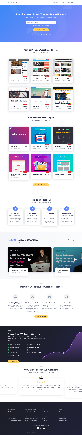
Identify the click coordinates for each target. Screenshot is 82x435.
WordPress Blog (11, 409)
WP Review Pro (37, 146)
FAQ (43, 409)
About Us (61, 409)
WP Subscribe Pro (38, 174)
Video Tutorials (45, 414)
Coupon (13, 106)
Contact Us (44, 420)
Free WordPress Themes (30, 416)
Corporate (36, 106)
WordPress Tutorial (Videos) (14, 416)
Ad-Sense (58, 79)
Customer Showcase (12, 414)
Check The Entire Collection (41, 184)
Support (68, 2)
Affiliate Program (63, 418)
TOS (60, 414)
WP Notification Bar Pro (15, 175)
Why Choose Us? (11, 411)
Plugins (57, 2)
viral (43, 25)
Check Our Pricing (13, 361)
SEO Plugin (63, 2)
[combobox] (41, 22)
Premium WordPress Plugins (31, 420)
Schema (13, 79)
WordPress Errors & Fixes (47, 416)
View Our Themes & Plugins (41, 29)
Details (19, 95)
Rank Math (14, 146)
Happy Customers (23, 239)
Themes (53, 2)
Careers (43, 418)
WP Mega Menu (59, 174)
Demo (16, 95)
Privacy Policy (62, 411)
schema (47, 25)
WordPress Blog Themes (30, 409)
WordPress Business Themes (31, 411)
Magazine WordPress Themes (31, 418)
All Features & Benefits (41, 316)
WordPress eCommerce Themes (32, 414)
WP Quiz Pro (58, 146)
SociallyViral (36, 79)
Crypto (57, 106)
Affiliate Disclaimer (63, 420)
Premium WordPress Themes (14, 420)
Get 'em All (21, 95)
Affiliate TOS (62, 416)
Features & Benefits (12, 418)
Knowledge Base (45, 411)
